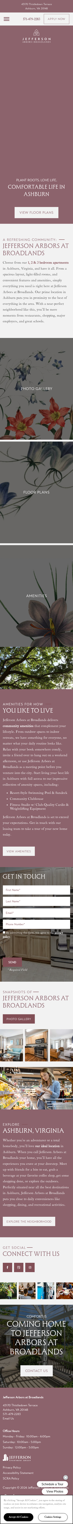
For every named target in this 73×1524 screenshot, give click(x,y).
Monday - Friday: (14, 1436)
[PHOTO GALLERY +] (36, 389)
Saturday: (9, 1442)
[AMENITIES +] (36, 596)
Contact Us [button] (36, 1371)
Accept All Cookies (18, 1517)
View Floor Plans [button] (36, 213)
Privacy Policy (12, 1467)
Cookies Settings (53, 1517)
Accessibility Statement (18, 1473)
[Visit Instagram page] (30, 1267)
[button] (56, 19)
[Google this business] (18, 1267)
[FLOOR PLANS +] (36, 492)
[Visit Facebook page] (7, 1267)
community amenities (18, 726)
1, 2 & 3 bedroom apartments (48, 263)
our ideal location (47, 1146)
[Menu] (6, 19)
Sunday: (8, 1447)
